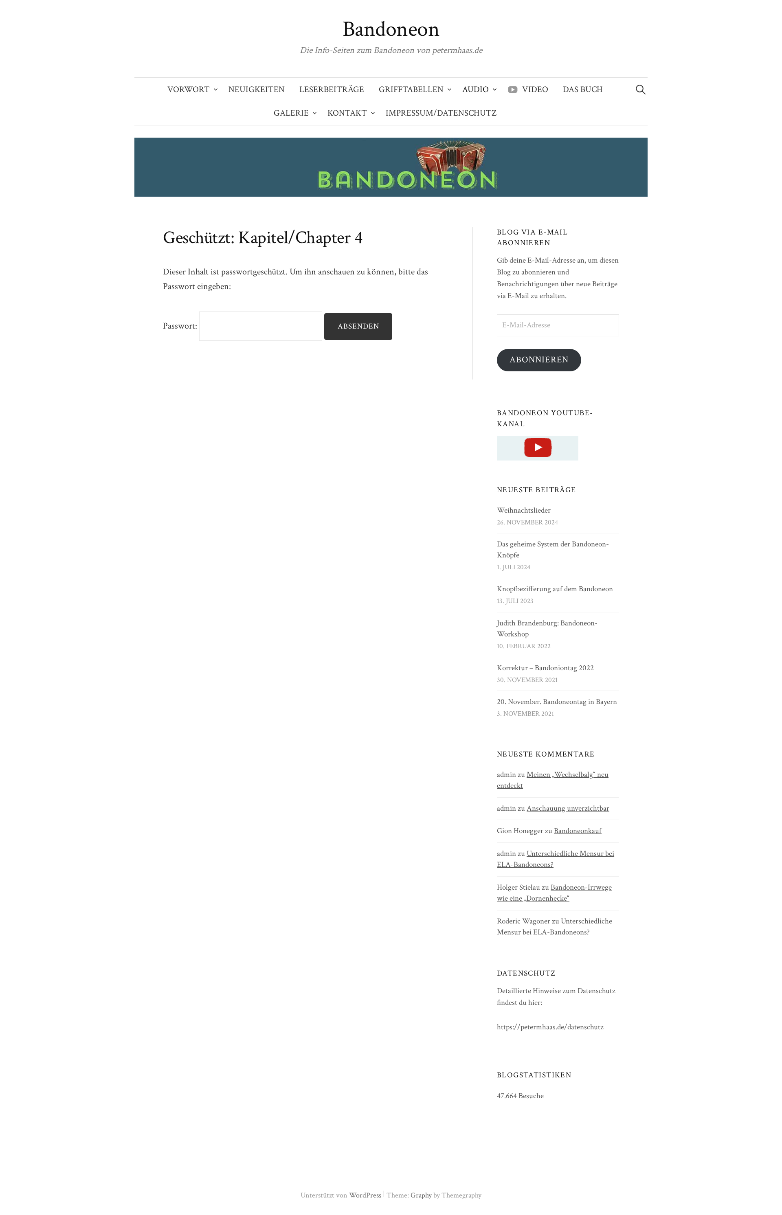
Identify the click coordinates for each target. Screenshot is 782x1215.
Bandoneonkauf (578, 831)
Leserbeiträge (331, 89)
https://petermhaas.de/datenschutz (550, 1027)
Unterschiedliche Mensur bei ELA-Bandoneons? (554, 926)
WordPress (365, 1195)
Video (535, 89)
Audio (475, 89)
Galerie (291, 112)
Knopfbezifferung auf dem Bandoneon (555, 589)
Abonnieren (539, 360)
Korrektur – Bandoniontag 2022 (545, 668)
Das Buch (583, 89)
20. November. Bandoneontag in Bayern (557, 702)
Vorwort (188, 89)
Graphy (421, 1195)
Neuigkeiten (256, 89)
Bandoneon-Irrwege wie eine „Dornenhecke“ (554, 893)
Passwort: (181, 326)
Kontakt (347, 112)
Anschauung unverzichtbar (568, 808)
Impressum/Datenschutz (441, 112)
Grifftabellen (411, 89)
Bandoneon (391, 29)
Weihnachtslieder (524, 510)
